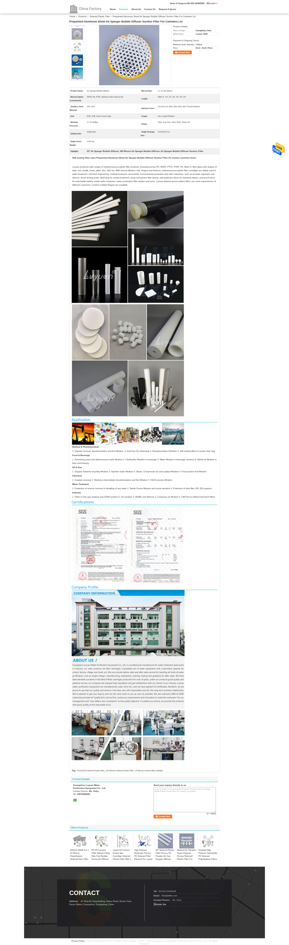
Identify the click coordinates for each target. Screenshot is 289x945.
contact (84, 892)
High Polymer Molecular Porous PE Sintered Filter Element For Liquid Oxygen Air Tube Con (143, 857)
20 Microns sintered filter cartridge (149, 771)
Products (123, 9)
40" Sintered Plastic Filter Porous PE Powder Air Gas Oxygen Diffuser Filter (165, 856)
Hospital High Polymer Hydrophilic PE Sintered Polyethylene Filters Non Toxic (207, 856)
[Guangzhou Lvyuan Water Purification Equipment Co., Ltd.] (85, 8)
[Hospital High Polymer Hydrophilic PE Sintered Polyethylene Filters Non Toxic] (208, 840)
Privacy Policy (78, 941)
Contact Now (184, 52)
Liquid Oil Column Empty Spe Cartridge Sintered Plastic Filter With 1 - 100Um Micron (122, 856)
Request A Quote (167, 9)
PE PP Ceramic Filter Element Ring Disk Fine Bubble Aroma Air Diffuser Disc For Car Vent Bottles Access (101, 857)
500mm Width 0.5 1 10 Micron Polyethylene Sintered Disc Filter (79, 854)
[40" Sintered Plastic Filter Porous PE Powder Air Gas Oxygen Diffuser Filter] (165, 840)
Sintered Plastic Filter (100, 16)
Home (113, 9)
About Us (136, 9)
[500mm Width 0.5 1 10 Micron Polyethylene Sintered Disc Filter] (79, 840)
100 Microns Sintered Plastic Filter (120, 771)
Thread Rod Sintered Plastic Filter (90, 771)
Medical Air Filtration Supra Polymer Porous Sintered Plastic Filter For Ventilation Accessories (186, 857)
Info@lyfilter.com (169, 895)
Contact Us (150, 9)
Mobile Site (161, 904)
